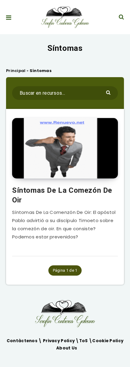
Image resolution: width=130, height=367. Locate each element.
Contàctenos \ (25, 341)
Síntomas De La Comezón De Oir (62, 195)
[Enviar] (109, 92)
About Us (66, 348)
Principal (16, 71)
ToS (84, 341)
